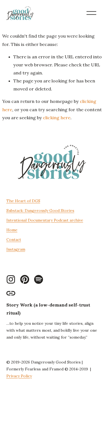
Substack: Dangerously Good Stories (40, 210)
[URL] (10, 293)
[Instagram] (10, 279)
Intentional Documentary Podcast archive (44, 220)
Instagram (15, 249)
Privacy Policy (19, 375)
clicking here (56, 117)
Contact (13, 239)
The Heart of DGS (23, 200)
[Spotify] (38, 279)
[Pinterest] (24, 279)
